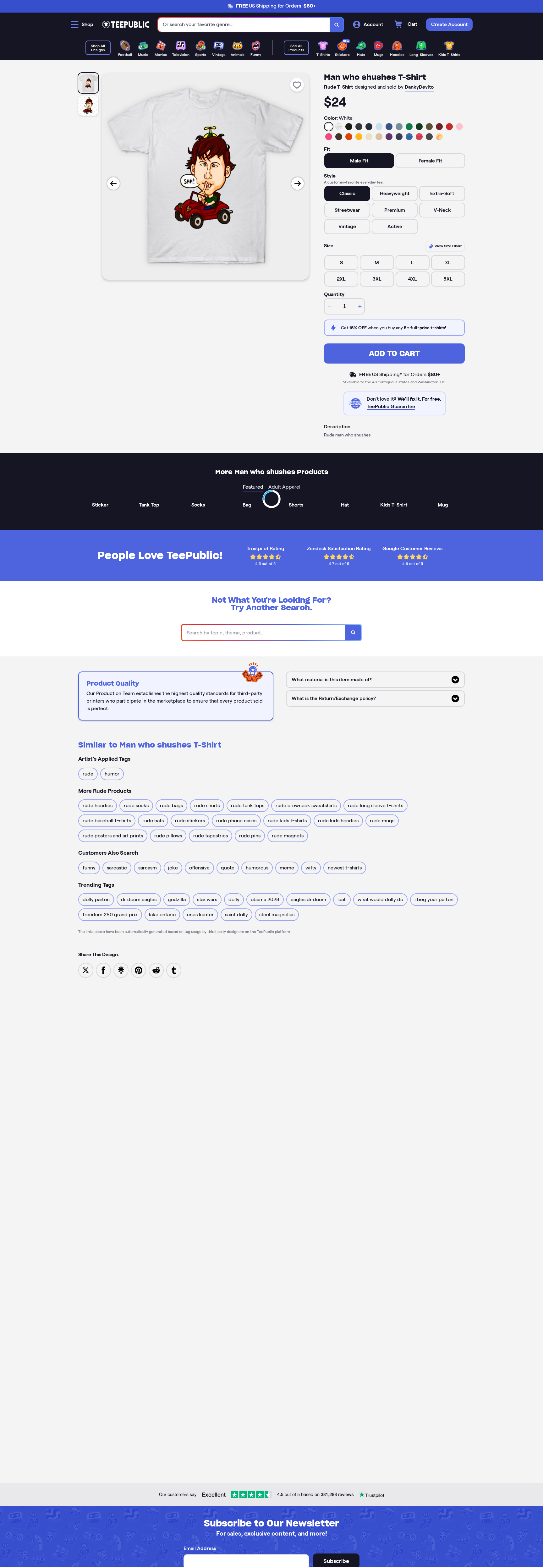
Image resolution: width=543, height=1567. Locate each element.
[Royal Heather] (409, 136)
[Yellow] (358, 136)
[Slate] (399, 126)
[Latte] (379, 136)
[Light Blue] (379, 126)
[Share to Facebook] (103, 970)
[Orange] (348, 136)
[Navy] (368, 126)
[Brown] (338, 136)
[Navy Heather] (399, 136)
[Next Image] (297, 183)
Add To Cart (394, 353)
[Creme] (368, 136)
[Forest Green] (419, 126)
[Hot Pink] (328, 136)
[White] (328, 126)
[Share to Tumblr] (173, 970)
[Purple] (389, 136)
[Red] (449, 126)
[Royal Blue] (389, 126)
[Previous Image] (113, 183)
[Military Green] (429, 126)
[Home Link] (125, 24)
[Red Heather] (419, 136)
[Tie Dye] (439, 136)
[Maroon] (439, 126)
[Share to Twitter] (85, 970)
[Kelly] (409, 126)
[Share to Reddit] (156, 970)
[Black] (348, 126)
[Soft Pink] (459, 126)
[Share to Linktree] (121, 970)
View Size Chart (448, 246)
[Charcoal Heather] (358, 126)
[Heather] (338, 126)
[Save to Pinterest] (138, 970)
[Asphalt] (429, 136)
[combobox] (244, 25)
